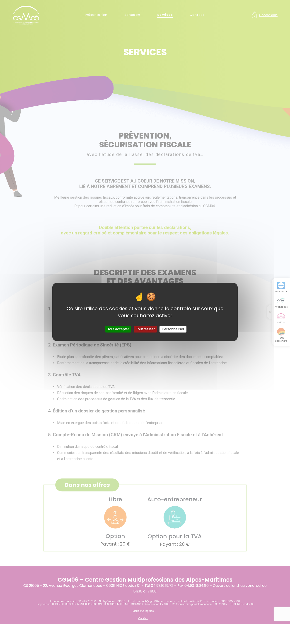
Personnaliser (173, 329)
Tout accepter (118, 329)
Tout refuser (145, 329)
